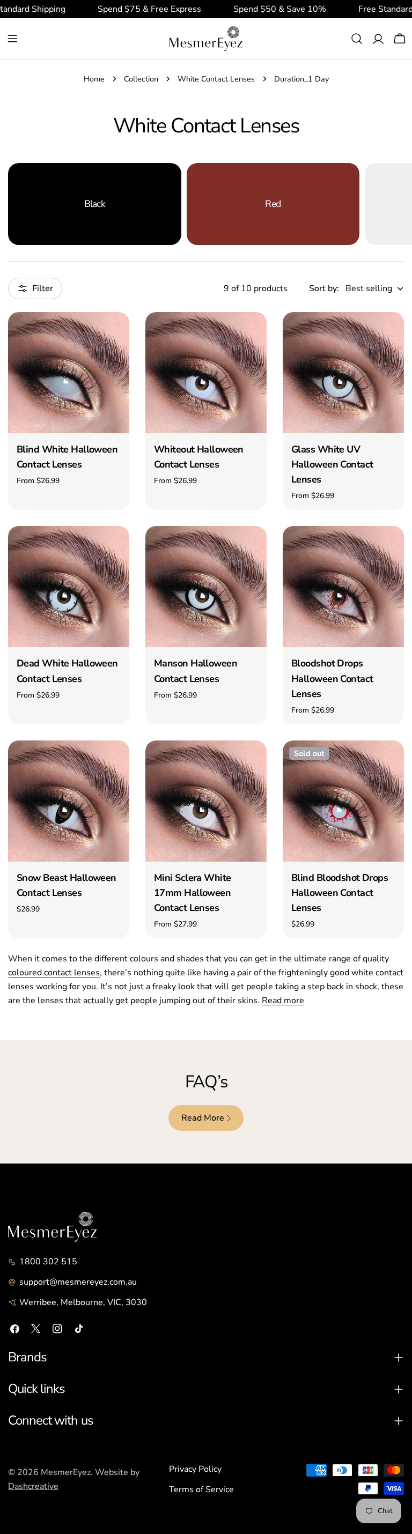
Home (94, 78)
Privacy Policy (195, 1469)
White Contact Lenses (216, 78)
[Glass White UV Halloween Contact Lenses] (343, 372)
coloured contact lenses (54, 973)
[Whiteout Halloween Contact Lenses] (206, 372)
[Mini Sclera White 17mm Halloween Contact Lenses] (206, 801)
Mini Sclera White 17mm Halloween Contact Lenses (192, 892)
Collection (141, 78)
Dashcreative (33, 1486)
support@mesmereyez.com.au (78, 1282)
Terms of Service (201, 1489)
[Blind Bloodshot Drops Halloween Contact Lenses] (343, 801)
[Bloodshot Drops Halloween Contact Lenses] (343, 586)
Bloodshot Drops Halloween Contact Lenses (332, 678)
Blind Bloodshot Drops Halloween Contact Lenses (339, 892)
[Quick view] (114, 336)
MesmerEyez (66, 1472)
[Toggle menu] (12, 38)
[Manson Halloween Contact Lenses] (206, 586)
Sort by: (324, 288)
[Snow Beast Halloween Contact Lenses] (68, 801)
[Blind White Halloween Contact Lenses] (68, 372)
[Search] (356, 38)
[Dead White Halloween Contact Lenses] (68, 586)
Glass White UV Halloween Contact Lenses (332, 464)
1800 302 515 (48, 1262)
